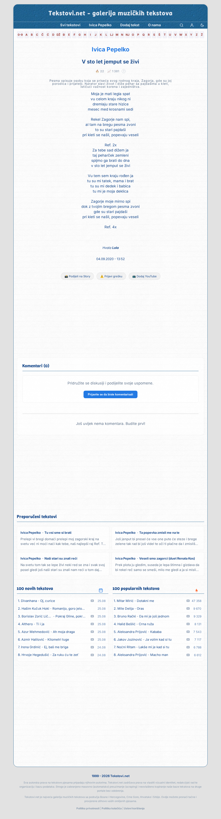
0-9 (20, 34)
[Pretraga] (181, 25)
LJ (111, 34)
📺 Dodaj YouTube (144, 276)
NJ (127, 34)
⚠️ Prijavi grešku (111, 276)
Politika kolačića (112, 808)
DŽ (58, 34)
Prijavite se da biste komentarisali (110, 394)
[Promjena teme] (202, 25)
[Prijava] (192, 25)
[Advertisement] (110, 318)
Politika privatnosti (87, 808)
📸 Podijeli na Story (77, 276)
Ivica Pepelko (110, 49)
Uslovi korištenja (134, 808)
